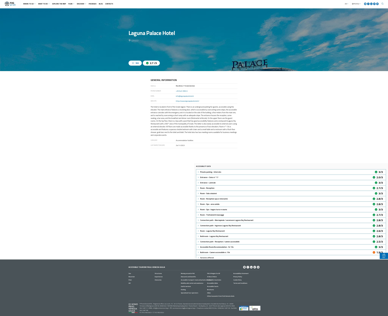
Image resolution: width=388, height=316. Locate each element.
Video (209, 293)
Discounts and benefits (188, 277)
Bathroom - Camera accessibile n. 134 (215, 252)
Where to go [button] (28, 4)
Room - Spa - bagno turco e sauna (213, 209)
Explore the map (59, 4)
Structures (158, 273)
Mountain (132, 277)
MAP (383, 257)
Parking (183, 289)
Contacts (109, 4)
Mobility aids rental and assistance (192, 283)
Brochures (210, 289)
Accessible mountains (214, 280)
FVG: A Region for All (213, 273)
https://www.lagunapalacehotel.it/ (187, 101)
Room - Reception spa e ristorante (214, 198)
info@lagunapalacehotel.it (185, 96)
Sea (130, 273)
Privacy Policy (237, 277)
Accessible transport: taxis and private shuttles (196, 280)
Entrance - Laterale (208, 182)
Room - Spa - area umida (209, 204)
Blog (101, 4)
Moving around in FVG (188, 273)
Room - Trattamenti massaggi (212, 214)
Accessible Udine (212, 283)
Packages (92, 4)
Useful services (186, 286)
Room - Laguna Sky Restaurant (212, 231)
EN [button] (346, 4)
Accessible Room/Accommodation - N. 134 (217, 247)
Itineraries (158, 280)
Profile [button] (356, 4)
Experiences (159, 277)
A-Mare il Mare (212, 277)
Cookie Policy (237, 280)
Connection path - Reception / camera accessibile (219, 241)
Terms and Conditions (240, 283)
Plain (130, 280)
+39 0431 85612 (182, 91)
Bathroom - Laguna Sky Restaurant (214, 236)
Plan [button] (70, 4)
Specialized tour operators (189, 293)
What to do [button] (43, 4)
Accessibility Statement (241, 273)
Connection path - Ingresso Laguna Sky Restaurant (220, 225)
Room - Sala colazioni (208, 193)
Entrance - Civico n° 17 (209, 177)
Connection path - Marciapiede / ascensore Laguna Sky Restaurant (226, 220)
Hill (130, 283)
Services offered (207, 257)
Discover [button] (80, 4)
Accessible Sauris (212, 286)
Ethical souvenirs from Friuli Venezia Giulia (220, 296)
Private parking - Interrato (210, 172)
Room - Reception (207, 188)
